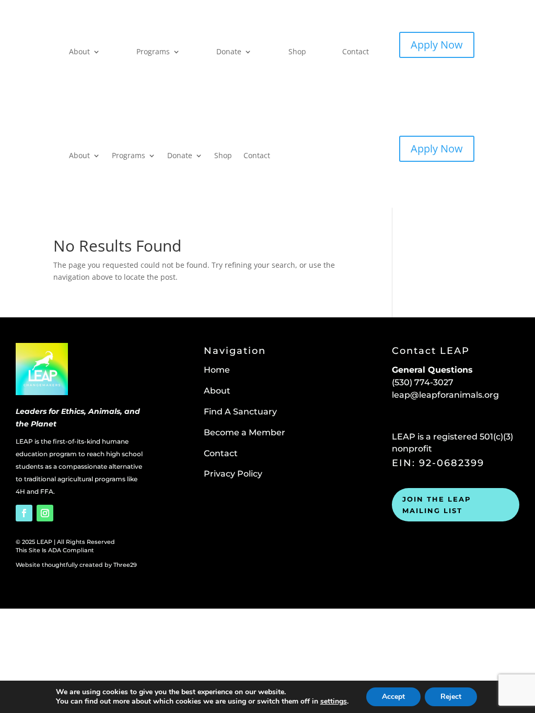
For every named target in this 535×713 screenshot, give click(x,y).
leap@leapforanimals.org (445, 395)
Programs (153, 51)
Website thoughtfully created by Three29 (76, 564)
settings (333, 701)
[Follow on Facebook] (24, 513)
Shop (297, 51)
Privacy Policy (233, 474)
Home (217, 370)
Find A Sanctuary (240, 412)
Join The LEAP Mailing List (436, 505)
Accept (393, 697)
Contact (355, 51)
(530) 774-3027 (422, 382)
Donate (228, 51)
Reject (450, 697)
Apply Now (437, 45)
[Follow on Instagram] (45, 513)
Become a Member (244, 432)
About (79, 51)
